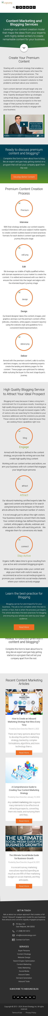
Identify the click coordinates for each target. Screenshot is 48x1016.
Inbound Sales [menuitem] (24, 975)
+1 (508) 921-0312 (23, 931)
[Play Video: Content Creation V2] (24, 124)
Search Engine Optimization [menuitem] (24, 961)
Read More (24, 627)
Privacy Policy (31, 1013)
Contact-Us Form (22, 940)
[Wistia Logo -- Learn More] (38, 136)
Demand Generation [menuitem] (24, 978)
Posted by (18, 729)
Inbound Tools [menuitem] (24, 981)
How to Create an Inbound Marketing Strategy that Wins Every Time (24, 721)
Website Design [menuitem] (24, 957)
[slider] (22, 136)
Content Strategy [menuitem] (24, 954)
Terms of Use (17, 1013)
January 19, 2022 (33, 797)
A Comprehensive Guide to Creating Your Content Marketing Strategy (24, 790)
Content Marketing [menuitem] (24, 964)
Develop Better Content (24, 177)
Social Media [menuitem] (24, 971)
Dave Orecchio (22, 729)
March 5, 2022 (34, 729)
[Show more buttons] (42, 136)
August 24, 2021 (34, 862)
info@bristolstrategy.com (26, 935)
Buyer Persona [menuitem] (24, 951)
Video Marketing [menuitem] (24, 968)
